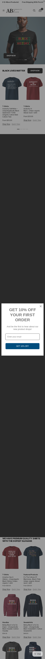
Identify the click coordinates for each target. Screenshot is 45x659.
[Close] (41, 306)
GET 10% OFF (22, 346)
